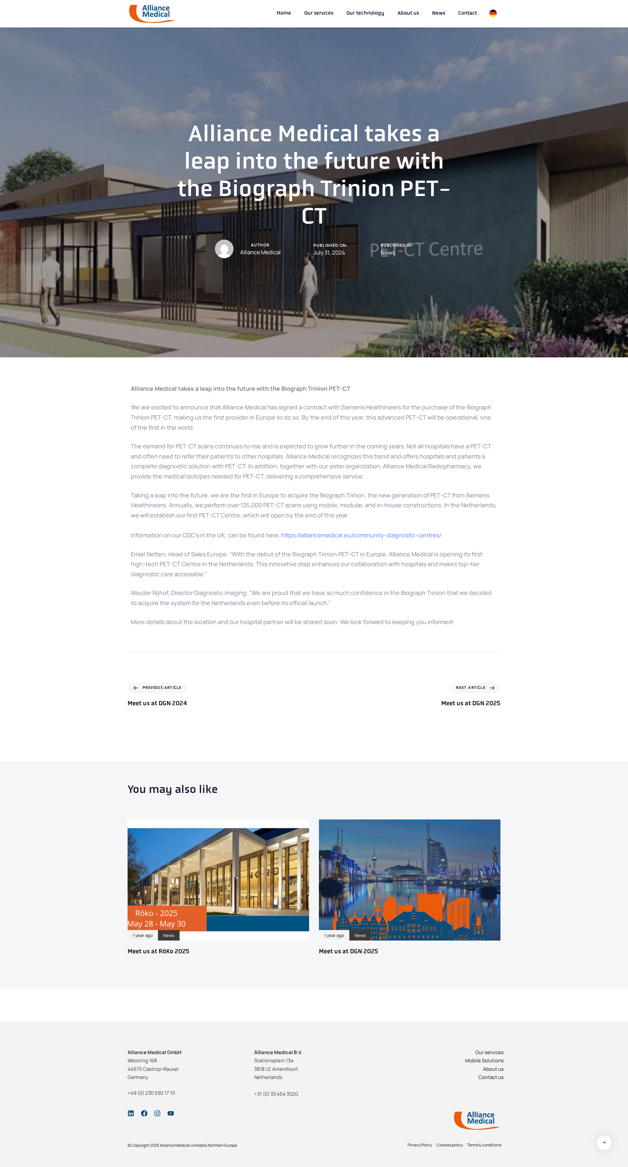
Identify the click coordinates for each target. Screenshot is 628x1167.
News (438, 13)
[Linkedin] (131, 1113)
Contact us (491, 1077)
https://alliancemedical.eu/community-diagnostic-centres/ (361, 535)
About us (408, 13)
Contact (467, 13)
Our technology (365, 13)
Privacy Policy (420, 1145)
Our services (318, 13)
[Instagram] (157, 1113)
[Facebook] (144, 1113)
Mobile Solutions (484, 1060)
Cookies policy (450, 1145)
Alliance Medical (260, 252)
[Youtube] (170, 1113)
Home (284, 13)
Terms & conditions (484, 1145)
